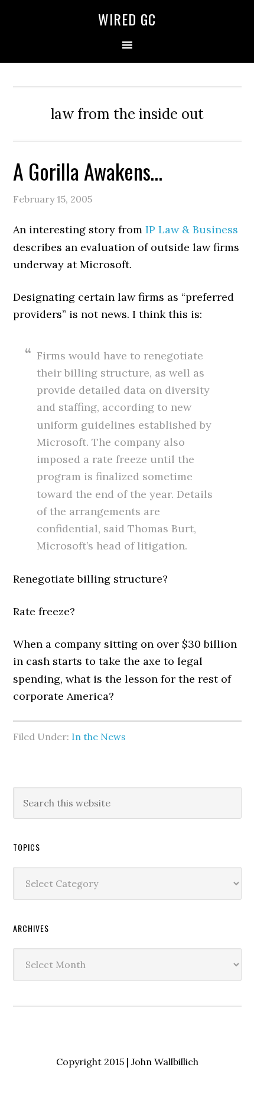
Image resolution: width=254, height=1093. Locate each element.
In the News (98, 736)
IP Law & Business (191, 229)
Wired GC (127, 19)
